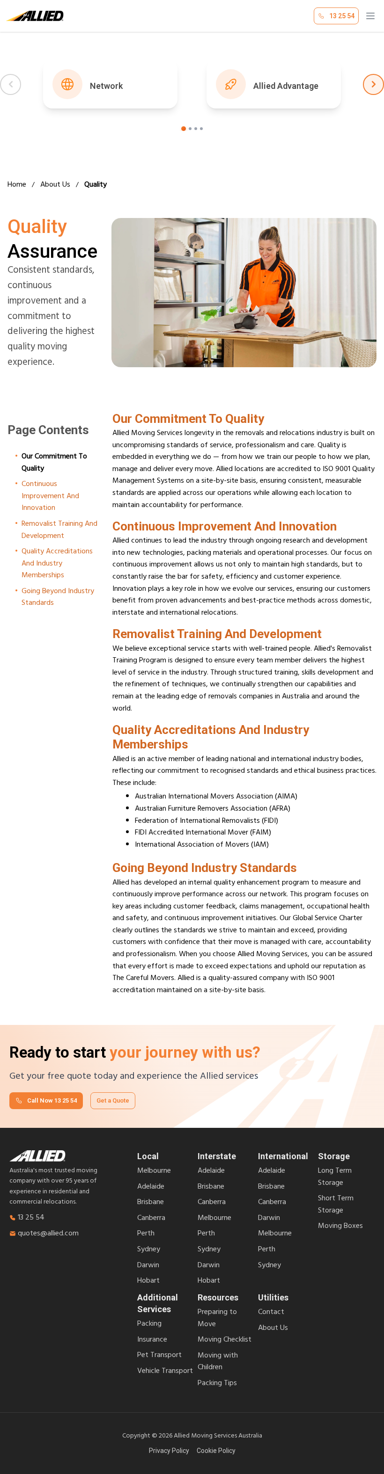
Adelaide (150, 1188)
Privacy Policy (169, 1450)
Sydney (148, 1250)
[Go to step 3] (195, 128)
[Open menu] (370, 16)
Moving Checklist (224, 1341)
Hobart (148, 1282)
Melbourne (154, 1172)
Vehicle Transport (165, 1372)
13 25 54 (31, 1219)
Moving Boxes (340, 1227)
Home (16, 186)
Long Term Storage (335, 1178)
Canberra (151, 1219)
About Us (55, 186)
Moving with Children (218, 1362)
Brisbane (150, 1203)
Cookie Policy (216, 1450)
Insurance (152, 1341)
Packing (149, 1325)
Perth (146, 1234)
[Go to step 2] (190, 128)
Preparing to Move (217, 1319)
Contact (271, 1313)
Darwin (148, 1266)
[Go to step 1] (183, 128)
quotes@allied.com (48, 1234)
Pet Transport (159, 1356)
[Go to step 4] (201, 128)
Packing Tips (217, 1384)
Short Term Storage (336, 1205)
